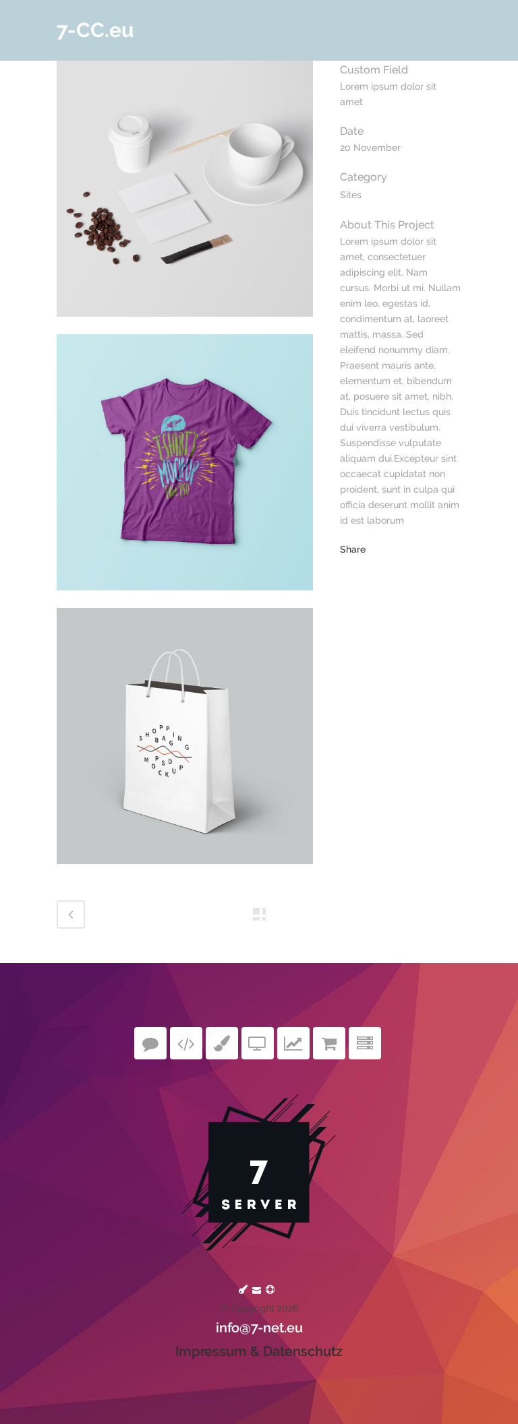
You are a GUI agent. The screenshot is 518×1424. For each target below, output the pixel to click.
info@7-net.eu (259, 1328)
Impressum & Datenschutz (259, 1351)
